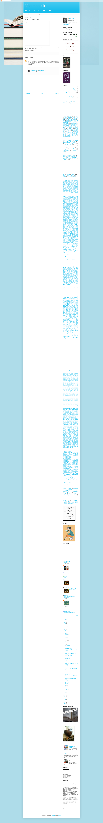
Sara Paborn (76, 410)
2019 (65, 629)
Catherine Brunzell (68, 228)
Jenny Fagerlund (70, 297)
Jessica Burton (73, 300)
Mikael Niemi (76, 376)
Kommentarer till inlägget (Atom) (36, 95)
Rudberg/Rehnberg (65, 405)
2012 (68, 553)
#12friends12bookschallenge (67, 451)
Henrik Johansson (65, 282)
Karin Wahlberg (68, 321)
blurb (69, 111)
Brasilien (72, 156)
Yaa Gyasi (67, 443)
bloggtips (64, 111)
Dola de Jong (71, 244)
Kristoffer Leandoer (70, 333)
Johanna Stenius (65, 310)
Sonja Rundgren (67, 421)
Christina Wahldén (68, 235)
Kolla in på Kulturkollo (70, 103)
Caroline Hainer (69, 223)
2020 (68, 545)
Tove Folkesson (73, 433)
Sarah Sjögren (69, 413)
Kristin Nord (73, 331)
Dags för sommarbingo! (68, 655)
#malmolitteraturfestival (66, 89)
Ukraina (64, 175)
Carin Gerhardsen (72, 221)
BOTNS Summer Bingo (73, 473)
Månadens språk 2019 (67, 477)
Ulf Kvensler (69, 435)
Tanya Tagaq (69, 427)
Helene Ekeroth (65, 281)
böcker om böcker (70, 141)
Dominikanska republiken (67, 158)
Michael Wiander (65, 375)
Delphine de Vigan (65, 244)
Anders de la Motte (73, 188)
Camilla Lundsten (65, 220)
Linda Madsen (72, 338)
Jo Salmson (67, 304)
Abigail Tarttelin (73, 180)
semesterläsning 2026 (73, 124)
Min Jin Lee (76, 377)
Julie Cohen (66, 316)
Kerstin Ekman (75, 325)
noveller (73, 145)
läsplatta (67, 120)
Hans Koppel (74, 278)
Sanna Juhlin (65, 407)
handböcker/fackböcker (67, 144)
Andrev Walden (75, 189)
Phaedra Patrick (75, 396)
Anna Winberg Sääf (75, 201)
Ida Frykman (70, 285)
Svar (30, 68)
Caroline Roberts (70, 224)
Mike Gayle (72, 377)
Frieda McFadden (73, 270)
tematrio (71, 126)
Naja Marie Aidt (69, 383)
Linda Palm (66, 339)
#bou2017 (69, 453)
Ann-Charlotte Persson (72, 194)
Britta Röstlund (65, 218)
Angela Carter (70, 190)
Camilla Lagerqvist (75, 219)
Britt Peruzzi (76, 217)
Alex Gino (74, 183)
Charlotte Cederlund (66, 232)
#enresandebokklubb (66, 455)
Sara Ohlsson (72, 410)
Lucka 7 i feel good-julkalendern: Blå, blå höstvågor (72, 746)
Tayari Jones (68, 428)
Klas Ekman (65, 330)
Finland (68, 160)
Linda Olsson (76, 338)
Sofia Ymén (68, 420)
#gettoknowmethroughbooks (72, 87)
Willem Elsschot (73, 442)
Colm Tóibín (70, 239)
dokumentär (67, 143)
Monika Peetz (74, 380)
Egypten (75, 158)
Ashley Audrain (73, 209)
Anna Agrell (71, 195)
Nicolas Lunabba (71, 385)
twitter (71, 127)
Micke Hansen (70, 375)
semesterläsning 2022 (74, 123)
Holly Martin (76, 283)
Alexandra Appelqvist (70, 184)
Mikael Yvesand (65, 377)
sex (66, 148)
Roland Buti (67, 403)
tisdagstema (67, 127)
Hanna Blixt (65, 277)
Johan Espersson (69, 306)
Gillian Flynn (64, 273)
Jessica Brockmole (67, 300)
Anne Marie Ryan (68, 203)
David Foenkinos (75, 241)
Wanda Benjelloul (73, 441)
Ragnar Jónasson (70, 400)
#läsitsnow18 (65, 467)
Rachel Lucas (76, 399)
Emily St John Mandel (74, 256)
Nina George (65, 387)
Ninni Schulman (69, 388)
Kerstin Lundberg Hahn (66, 326)
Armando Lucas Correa (74, 207)
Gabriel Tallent (76, 271)
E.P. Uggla (76, 246)
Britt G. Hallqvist (72, 217)
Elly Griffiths (74, 253)
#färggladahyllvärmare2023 (67, 457)
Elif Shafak (71, 249)
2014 (68, 551)
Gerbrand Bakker (75, 272)
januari (66, 689)
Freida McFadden (69, 267)
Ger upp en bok (72, 102)
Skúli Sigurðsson (71, 418)
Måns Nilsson (73, 381)
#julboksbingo (65, 463)
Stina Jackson (75, 422)
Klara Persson (76, 329)
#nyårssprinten (65, 470)
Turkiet (64, 174)
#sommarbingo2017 (66, 471)
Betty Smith (73, 214)
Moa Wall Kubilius (73, 379)
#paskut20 (69, 470)
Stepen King (71, 422)
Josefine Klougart (67, 313)
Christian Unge (65, 234)
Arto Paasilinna (67, 209)
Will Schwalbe (69, 442)
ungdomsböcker (66, 150)
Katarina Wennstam (72, 323)
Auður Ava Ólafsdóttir (74, 211)
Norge (75, 167)
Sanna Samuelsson (75, 407)
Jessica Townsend (75, 302)
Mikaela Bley (69, 377)
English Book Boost (68, 492)
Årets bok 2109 (69, 130)
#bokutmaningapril (66, 452)
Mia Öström (71, 374)
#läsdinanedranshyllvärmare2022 (67, 466)
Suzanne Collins (65, 425)
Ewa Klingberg (71, 263)
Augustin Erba (68, 211)
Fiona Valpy (67, 265)
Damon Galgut (65, 240)
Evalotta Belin (65, 263)
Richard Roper (69, 402)
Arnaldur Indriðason (66, 208)
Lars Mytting (76, 333)
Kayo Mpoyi (76, 324)
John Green (70, 311)
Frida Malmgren (69, 269)
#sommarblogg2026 (72, 90)
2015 (68, 550)
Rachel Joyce (67, 399)
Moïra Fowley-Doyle (68, 381)
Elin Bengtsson (75, 249)
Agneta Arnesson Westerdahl (67, 182)
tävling (65, 128)
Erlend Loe (64, 260)
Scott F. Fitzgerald (68, 415)
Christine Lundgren (65, 236)
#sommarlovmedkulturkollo (67, 91)
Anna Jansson (73, 197)
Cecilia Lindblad (73, 229)
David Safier (65, 243)
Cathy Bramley (73, 228)
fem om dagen (73, 117)
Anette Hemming (65, 190)
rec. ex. (73, 122)
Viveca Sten (69, 441)
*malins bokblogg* (67, 611)
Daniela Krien (73, 240)
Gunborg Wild (72, 275)
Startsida (26, 14)
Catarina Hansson (68, 227)
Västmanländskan (34, 70)
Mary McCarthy (67, 369)
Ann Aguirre (74, 191)
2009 (68, 556)
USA (73, 174)
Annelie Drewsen (73, 203)
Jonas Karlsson (68, 312)
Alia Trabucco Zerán (70, 186)
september (66, 638)
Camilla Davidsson (69, 219)
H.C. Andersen (72, 276)
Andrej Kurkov (70, 189)
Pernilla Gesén (72, 394)
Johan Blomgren (70, 305)
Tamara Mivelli (76, 426)
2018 (68, 547)
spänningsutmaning (73, 125)
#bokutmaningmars (74, 452)
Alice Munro (68, 187)
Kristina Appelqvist (67, 332)
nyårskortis (74, 121)
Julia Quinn (70, 315)
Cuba (70, 157)
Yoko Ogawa (68, 444)
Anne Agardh (69, 202)
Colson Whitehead (75, 239)
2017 (68, 548)
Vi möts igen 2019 (69, 478)
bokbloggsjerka (75, 478)
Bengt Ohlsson (74, 213)
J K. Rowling (68, 289)
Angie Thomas (70, 191)
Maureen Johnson (75, 371)
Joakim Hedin (76, 304)
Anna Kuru (74, 198)
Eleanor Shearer (65, 248)
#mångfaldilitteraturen (74, 89)
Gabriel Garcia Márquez (69, 271)
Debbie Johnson (75, 243)
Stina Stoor (65, 423)
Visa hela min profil (66, 24)
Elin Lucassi (68, 250)
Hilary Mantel (76, 282)
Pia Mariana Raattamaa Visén (71, 397)
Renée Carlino (65, 402)
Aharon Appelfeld (75, 182)
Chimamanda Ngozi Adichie (68, 233)
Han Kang (76, 276)
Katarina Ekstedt (65, 323)
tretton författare (70, 503)
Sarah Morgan (72, 412)
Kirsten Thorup (74, 327)
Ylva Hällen (70, 443)
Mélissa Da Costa (71, 382)
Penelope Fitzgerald (65, 393)
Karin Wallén (72, 321)
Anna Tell (70, 201)
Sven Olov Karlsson (72, 425)
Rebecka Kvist (76, 401)
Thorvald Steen (75, 431)
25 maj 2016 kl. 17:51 (37, 60)
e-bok (77, 116)
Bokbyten (70, 96)
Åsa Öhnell (71, 447)
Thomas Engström (70, 431)
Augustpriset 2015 (74, 95)
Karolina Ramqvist (69, 322)
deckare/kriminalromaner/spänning (69, 142)
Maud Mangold (70, 371)
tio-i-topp (75, 126)
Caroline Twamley (70, 225)
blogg (77, 108)
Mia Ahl (64, 374)
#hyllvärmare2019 (75, 461)
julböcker (69, 118)
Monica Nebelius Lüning (68, 380)
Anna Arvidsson (70, 196)
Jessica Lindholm (72, 301)
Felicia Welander (72, 264)
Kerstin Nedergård (73, 326)
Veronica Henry (72, 438)
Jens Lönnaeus (74, 298)
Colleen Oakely (65, 239)
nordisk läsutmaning (74, 480)
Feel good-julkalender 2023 (67, 101)
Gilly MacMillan (69, 273)
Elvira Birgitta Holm (72, 254)
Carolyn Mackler (65, 226)
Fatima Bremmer (67, 264)
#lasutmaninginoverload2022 (67, 464)
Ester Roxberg (74, 260)
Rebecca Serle (72, 401)
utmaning (76, 482)
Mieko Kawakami (75, 375)
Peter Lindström (67, 395)
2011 (68, 554)
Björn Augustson (69, 215)
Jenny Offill (70, 298)
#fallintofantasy (75, 455)
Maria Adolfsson (70, 355)
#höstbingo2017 (65, 462)
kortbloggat (67, 119)
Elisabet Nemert (65, 252)
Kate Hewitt (67, 324)
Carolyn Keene (75, 225)
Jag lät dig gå (67, 682)
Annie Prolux (71, 204)
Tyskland (68, 174)
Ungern (68, 175)
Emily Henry (67, 256)
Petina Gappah (71, 395)
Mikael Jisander (71, 376)
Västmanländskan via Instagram (70, 665)
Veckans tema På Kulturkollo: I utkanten (71, 677)
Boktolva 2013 (65, 474)
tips (63, 127)
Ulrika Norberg (68, 437)
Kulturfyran (73, 474)
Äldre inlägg (57, 93)
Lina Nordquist (75, 337)
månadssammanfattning (74, 120)
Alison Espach (73, 187)
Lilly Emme (68, 336)
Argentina (69, 155)
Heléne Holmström (75, 281)
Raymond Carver (67, 401)
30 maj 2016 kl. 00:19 (42, 70)
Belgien (68, 156)
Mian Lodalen (76, 374)
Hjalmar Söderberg (70, 283)
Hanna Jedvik (69, 277)
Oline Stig (67, 390)
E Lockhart (72, 246)
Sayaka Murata (72, 414)
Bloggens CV (40, 14)
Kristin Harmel (69, 331)
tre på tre (65, 503)
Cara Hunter (66, 221)
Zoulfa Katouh (72, 445)
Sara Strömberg (70, 411)
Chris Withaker (75, 233)
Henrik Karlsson (71, 282)
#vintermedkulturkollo (74, 93)
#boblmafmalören (65, 86)
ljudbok (64, 120)
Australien (74, 155)
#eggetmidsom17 (65, 454)
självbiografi (73, 148)
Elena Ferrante (70, 248)
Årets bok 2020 (67, 129)
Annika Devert (68, 205)
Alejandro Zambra (70, 183)
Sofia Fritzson (65, 419)
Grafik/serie (64, 140)
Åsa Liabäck (67, 447)
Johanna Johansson (72, 308)
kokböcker (76, 144)
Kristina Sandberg (72, 332)
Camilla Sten (70, 220)
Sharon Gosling (68, 416)
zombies (64, 151)
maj (65, 644)
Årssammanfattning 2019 (66, 136)
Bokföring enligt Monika (68, 587)
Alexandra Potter (69, 185)
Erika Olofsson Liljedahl (71, 259)
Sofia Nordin (64, 420)
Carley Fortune (73, 222)
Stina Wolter (68, 423)
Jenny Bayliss (72, 296)
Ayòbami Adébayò (65, 212)
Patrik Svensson (75, 392)
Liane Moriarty (74, 335)
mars (66, 686)
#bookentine (64, 453)
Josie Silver (67, 314)
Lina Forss (70, 337)
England (65, 159)
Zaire (75, 175)
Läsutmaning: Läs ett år (71, 494)
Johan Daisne (76, 305)
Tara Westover (73, 427)
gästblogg (65, 118)
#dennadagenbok (75, 453)
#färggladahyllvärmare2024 (67, 458)
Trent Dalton (74, 434)
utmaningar (70, 128)
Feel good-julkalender (67, 98)
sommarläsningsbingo (66, 125)
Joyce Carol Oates (72, 314)
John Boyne (67, 311)
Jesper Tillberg (73, 299)
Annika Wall (64, 207)
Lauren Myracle (65, 334)
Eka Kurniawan (75, 247)
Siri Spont (67, 418)
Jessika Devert (69, 303)
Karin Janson (74, 320)
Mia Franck (67, 374)
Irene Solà (68, 288)
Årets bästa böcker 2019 (66, 134)
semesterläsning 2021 (66, 123)
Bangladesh (64, 156)
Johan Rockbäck (65, 307)
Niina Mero (76, 385)
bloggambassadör (68, 109)
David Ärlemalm (69, 243)
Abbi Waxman (65, 180)
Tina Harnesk (69, 432)
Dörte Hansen (67, 246)
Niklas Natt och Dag (66, 386)
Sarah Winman (67, 414)
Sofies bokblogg (31, 60)
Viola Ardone (76, 440)
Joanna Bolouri (65, 305)
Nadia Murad (65, 383)
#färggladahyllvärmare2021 (67, 456)
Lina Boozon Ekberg (66, 337)
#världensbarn (69, 491)
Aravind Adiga (68, 207)
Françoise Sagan (71, 266)
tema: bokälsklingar (66, 126)
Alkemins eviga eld (72, 759)
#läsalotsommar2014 (75, 464)
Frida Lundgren (65, 269)
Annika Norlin (72, 206)
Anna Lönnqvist (69, 200)
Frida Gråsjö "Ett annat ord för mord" (69, 608)
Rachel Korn (71, 399)
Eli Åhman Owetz (66, 249)
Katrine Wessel (72, 324)
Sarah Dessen (67, 412)
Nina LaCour (69, 387)
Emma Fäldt (74, 257)
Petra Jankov (76, 395)
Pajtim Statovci (73, 391)
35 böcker (67, 473)
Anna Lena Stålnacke (72, 199)
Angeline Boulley (65, 191)
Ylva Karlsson (74, 443)
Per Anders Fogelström (72, 393)
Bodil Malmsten (68, 216)
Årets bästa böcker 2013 (69, 131)
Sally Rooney (67, 406)
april (65, 685)
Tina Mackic (73, 432)
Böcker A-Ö (74, 97)
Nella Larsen (70, 384)
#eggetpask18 (76, 454)
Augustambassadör (66, 95)
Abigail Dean (69, 180)
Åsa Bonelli (64, 446)
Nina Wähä (76, 387)
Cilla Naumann (67, 237)
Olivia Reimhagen (73, 390)
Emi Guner (69, 255)
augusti (66, 640)
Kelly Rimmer (65, 325)
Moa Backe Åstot (65, 378)
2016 (68, 549)
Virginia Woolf (65, 441)
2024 (65, 622)
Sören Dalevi (68, 426)
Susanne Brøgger (69, 424)
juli (65, 641)
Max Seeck (64, 372)
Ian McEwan (74, 284)
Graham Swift (67, 274)
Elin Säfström (69, 251)
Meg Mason (69, 372)
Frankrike (74, 160)
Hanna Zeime (73, 277)
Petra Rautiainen (65, 396)
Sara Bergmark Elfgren (71, 408)
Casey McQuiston (71, 226)
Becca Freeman (65, 213)
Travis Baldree (68, 434)
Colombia (67, 157)
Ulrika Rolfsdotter (73, 437)
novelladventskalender (68, 121)
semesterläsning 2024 (66, 124)
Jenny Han (76, 297)
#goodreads (64, 88)
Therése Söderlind (75, 430)
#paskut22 (76, 470)
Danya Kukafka (70, 241)
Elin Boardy (64, 250)
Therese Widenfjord (69, 430)
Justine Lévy (64, 317)
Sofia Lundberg (75, 419)
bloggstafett (73, 110)
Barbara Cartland (70, 212)
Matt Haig (72, 370)
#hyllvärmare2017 (75, 460)
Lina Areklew (76, 336)
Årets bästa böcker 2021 (71, 135)
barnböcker (70, 140)
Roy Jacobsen (75, 404)
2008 (68, 557)
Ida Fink (67, 285)
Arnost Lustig (71, 208)
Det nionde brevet (67, 645)
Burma (76, 156)
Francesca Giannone (72, 265)
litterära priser (73, 119)
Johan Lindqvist (75, 306)
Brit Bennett (68, 217)
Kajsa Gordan (74, 317)
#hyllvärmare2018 (66, 461)
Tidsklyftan (66, 683)
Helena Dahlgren (69, 280)
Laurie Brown (70, 334)
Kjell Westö (68, 328)
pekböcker (64, 147)
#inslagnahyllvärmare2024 (74, 462)
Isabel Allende (72, 288)
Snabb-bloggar (66, 753)
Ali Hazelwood (74, 185)
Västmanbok (35, 6)
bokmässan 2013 (72, 113)
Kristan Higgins (69, 330)
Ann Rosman (68, 192)
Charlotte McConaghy (74, 232)
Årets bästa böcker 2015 (71, 132)
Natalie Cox (73, 383)
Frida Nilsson (74, 269)
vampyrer (74, 150)
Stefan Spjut (67, 422)
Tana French (64, 427)
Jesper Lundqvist (68, 299)
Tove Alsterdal (68, 433)
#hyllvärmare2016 (66, 460)
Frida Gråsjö (75, 268)
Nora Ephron (69, 389)
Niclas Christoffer (66, 385)
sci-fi (77, 147)
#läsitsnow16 (76, 466)
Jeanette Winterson (69, 293)
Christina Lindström (71, 234)
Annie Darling (67, 204)
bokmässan (65, 113)
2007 (65, 702)
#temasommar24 (65, 93)
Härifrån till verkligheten (68, 648)
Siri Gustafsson (71, 417)
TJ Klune (71, 426)
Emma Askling (65, 257)
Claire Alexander (72, 237)
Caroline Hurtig (73, 223)
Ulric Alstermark (69, 436)
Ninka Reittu (64, 388)
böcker (70, 116)
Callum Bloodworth (71, 218)
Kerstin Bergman (70, 325)
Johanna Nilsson (68, 309)
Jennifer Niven (68, 296)
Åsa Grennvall (69, 446)
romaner (70, 147)
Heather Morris (73, 279)
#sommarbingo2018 (74, 471)
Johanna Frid (76, 307)
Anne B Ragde (74, 202)
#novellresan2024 (75, 469)
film (77, 117)
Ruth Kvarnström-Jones (72, 405)
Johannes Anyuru (71, 310)
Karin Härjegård (69, 320)
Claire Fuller (76, 237)
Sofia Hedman (70, 419)
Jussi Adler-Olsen (75, 316)
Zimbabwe (64, 176)
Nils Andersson (75, 386)
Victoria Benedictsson (74, 439)
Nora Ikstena (74, 389)
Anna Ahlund (75, 195)
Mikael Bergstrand (65, 376)
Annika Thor (76, 206)
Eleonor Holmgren (75, 248)
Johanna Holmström (66, 308)
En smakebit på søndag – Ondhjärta (69, 573)
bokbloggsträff (74, 111)
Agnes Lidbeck (67, 181)
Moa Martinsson (68, 379)
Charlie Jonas (67, 231)
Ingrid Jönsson (66, 287)
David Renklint (76, 242)
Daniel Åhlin (69, 240)
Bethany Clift (68, 214)
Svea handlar (67, 662)
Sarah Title (74, 413)
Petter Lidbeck (70, 396)
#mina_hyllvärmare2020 (66, 468)
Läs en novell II (67, 475)
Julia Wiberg (74, 315)
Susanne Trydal (75, 424)
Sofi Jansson (76, 418)
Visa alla (77, 615)
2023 (65, 623)
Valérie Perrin (67, 438)
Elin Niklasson (72, 250)
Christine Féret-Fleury (75, 235)
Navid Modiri (66, 384)
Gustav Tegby (67, 276)
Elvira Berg (68, 254)
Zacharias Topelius (67, 445)
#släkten (66, 90)
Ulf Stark (73, 435)
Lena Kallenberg (68, 335)
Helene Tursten (70, 281)
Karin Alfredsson (66, 319)
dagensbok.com (67, 607)
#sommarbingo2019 (66, 472)
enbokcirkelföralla (67, 117)
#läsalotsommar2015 (66, 465)
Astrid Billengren (72, 210)
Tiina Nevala (65, 432)
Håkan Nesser (67, 284)
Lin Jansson (72, 336)
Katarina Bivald (75, 322)
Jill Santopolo (75, 303)
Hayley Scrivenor (67, 279)
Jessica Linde (67, 301)
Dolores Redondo (67, 245)
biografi (76, 140)
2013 (68, 552)
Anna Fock (74, 196)
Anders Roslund (67, 188)
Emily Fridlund (74, 255)
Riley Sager (73, 402)
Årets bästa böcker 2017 (73, 133)
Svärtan (65, 577)
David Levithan (65, 242)
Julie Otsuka (70, 316)
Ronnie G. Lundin (73, 403)
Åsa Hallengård (73, 446)
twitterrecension (75, 127)
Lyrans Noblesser (67, 579)
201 (67, 546)
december (66, 634)
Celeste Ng (73, 230)
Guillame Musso (68, 275)
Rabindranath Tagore (72, 398)
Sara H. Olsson (68, 409)
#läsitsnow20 (70, 467)
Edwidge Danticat (70, 247)
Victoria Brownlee (65, 440)
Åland (74, 176)
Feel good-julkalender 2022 (71, 100)
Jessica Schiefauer (69, 302)
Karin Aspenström (72, 319)
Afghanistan (64, 155)
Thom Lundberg (65, 431)
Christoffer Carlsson (71, 236)
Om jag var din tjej (67, 674)
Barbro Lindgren (75, 212)
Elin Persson (64, 251)
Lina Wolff (64, 338)
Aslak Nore (67, 210)
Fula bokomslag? (67, 658)
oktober (66, 637)
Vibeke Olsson (68, 439)
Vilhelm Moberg (71, 440)
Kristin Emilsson (75, 330)
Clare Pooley (76, 238)
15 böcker (71, 472)
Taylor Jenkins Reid (73, 428)
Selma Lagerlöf (74, 415)
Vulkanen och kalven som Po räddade (71, 675)
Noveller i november (67, 497)
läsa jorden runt (68, 501)
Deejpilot (53, 815)
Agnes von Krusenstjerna (74, 181)
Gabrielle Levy (65, 272)
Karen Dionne (72, 318)
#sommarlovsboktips (67, 92)
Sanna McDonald (69, 407)
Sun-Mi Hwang (72, 423)
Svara (29, 74)
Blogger (59, 815)
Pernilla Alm (67, 394)
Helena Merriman (75, 280)
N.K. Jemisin (76, 382)
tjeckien (71, 176)
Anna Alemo (65, 196)
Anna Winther (65, 202)
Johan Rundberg (70, 307)
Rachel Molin (65, 400)
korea (68, 176)
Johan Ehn (65, 306)
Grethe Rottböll (72, 274)
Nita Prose (74, 388)
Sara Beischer (65, 408)
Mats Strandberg (66, 370)
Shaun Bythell (72, 416)
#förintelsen (64, 87)
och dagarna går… (67, 561)
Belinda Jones (70, 213)
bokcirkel (68, 112)
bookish (65, 116)
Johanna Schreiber (74, 309)
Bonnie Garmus (73, 216)
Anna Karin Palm (69, 198)
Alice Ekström (75, 186)
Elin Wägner (76, 251)
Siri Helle (75, 417)
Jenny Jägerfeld (65, 298)
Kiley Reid (66, 327)
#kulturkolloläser (72, 88)
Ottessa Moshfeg (68, 391)
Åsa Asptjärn (76, 445)
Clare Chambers (70, 238)
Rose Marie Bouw (69, 404)
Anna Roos (74, 200)
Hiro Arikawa (65, 283)
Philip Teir (64, 397)
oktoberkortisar (65, 122)
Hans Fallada (69, 278)
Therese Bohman (70, 429)
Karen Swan (76, 318)
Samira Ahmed (71, 406)
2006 (65, 703)
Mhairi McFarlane (74, 373)
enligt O (65, 576)
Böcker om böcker (32, 14)
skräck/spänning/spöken (67, 149)
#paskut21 (72, 470)
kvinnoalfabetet (73, 479)
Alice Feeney (65, 187)
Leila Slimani (74, 334)
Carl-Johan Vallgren (68, 222)
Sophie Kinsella (73, 421)
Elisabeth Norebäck (71, 252)
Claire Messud (65, 238)
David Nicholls (70, 242)
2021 (65, 626)
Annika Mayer (68, 206)
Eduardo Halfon (65, 247)
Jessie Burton (65, 303)
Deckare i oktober (75, 491)
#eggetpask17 (71, 454)
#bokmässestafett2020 (73, 86)
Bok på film (66, 96)
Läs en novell (71, 493)
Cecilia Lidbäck (67, 229)
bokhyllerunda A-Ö (66, 479)
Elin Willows (72, 251)
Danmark (74, 157)
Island (66, 164)
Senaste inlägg (28, 93)
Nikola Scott (71, 386)
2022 (65, 625)
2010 (68, 555)
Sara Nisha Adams (67, 410)
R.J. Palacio (67, 398)
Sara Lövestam (73, 409)
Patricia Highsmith (70, 392)
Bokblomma (66, 595)
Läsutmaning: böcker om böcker (71, 476)
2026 (65, 619)
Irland (77, 163)
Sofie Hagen (72, 420)
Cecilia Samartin (68, 230)
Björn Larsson (73, 215)
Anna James (69, 197)
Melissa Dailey (68, 373)
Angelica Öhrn (75, 190)
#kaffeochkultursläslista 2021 (73, 463)
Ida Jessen (74, 285)
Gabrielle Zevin (70, 272)
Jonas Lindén (73, 312)
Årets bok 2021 (73, 129)
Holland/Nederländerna (74, 162)
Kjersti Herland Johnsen (69, 329)
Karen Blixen (68, 318)
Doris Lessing (73, 245)
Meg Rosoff (73, 372)
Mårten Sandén (67, 382)
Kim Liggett (70, 327)
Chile (63, 157)
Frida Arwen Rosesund (69, 268)
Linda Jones (67, 338)
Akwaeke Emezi (65, 183)
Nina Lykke (72, 387)
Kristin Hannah (65, 331)
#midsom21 (76, 467)
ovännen (65, 562)
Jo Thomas (71, 304)
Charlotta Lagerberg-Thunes (74, 231)
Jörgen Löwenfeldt (69, 317)
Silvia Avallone (66, 417)
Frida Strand (68, 270)
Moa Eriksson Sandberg (72, 378)
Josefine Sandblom (72, 313)
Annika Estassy (73, 205)
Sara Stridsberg (65, 411)
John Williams (74, 311)
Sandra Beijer (76, 406)
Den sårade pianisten (68, 670)
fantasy (73, 143)
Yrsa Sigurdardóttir (72, 444)
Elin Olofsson (76, 250)
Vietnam (72, 175)
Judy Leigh (66, 315)
